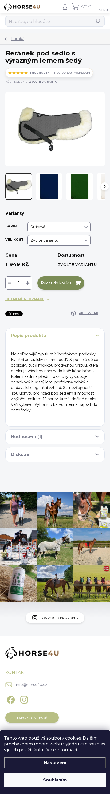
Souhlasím (55, 780)
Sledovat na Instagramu (59, 618)
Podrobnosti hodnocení (72, 72)
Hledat (98, 21)
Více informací (61, 749)
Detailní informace (24, 299)
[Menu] (103, 6)
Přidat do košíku (56, 283)
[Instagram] (23, 698)
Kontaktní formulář (32, 718)
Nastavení (55, 762)
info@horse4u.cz (31, 684)
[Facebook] (10, 698)
